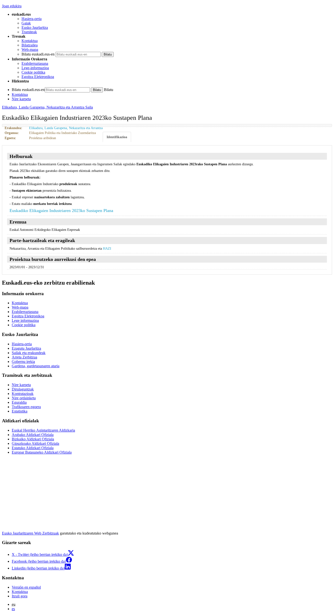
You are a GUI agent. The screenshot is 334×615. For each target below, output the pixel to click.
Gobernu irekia (23, 361)
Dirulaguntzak (23, 389)
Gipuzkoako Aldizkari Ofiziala (35, 443)
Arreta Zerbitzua (24, 357)
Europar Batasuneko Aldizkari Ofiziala (42, 452)
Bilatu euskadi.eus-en (38, 54)
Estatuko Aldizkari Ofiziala (33, 448)
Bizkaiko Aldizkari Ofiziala (33, 439)
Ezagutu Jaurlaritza (26, 348)
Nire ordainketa (24, 398)
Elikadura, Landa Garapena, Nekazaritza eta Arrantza (66, 128)
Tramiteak (29, 32)
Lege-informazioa (35, 68)
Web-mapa (30, 49)
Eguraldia (19, 402)
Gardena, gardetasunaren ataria (35, 366)
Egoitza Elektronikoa (38, 77)
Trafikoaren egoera (26, 407)
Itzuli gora (19, 596)
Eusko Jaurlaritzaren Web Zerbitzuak (30, 533)
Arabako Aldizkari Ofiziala (33, 435)
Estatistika (19, 411)
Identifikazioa (117, 137)
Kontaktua (30, 41)
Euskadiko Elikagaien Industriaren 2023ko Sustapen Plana (61, 210)
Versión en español (26, 587)
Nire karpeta (21, 99)
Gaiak (26, 23)
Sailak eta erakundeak (28, 353)
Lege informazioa (25, 320)
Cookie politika (33, 72)
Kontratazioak (22, 393)
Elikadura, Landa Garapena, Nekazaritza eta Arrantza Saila (47, 107)
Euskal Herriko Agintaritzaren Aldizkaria (43, 430)
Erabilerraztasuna (35, 63)
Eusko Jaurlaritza (35, 27)
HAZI (107, 248)
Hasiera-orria (32, 19)
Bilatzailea (30, 45)
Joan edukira (12, 6)
